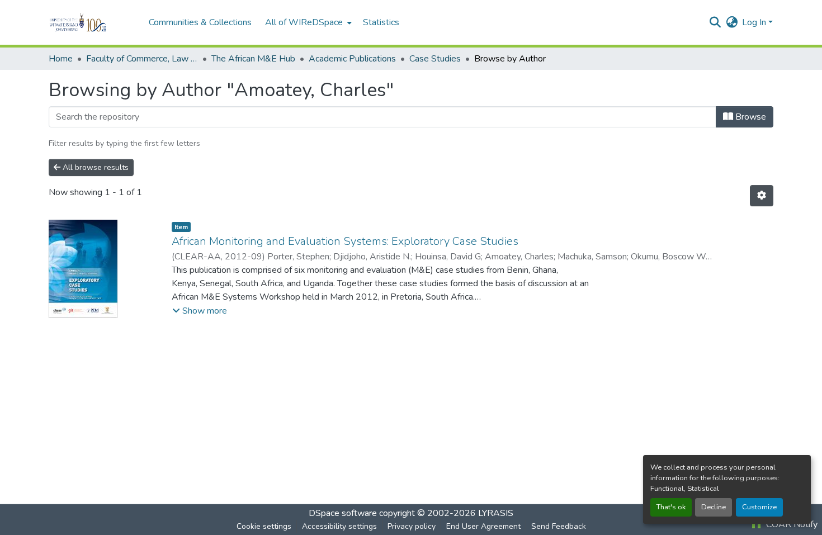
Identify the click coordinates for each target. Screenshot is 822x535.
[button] (93, 22)
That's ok (671, 507)
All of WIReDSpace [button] (304, 22)
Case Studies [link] (435, 59)
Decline (713, 507)
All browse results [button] (94, 167)
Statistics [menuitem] (381, 22)
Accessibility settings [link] (339, 526)
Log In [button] (755, 22)
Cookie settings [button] (264, 526)
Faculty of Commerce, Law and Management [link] (142, 59)
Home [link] (61, 59)
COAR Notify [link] (791, 524)
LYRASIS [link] (495, 513)
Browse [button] (749, 117)
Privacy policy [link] (412, 526)
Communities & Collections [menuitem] (200, 22)
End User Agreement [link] (483, 526)
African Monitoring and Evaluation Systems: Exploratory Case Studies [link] (345, 241)
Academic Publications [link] (352, 59)
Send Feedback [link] (558, 526)
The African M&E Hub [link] (253, 59)
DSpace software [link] (343, 513)
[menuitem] (307, 22)
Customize (759, 507)
